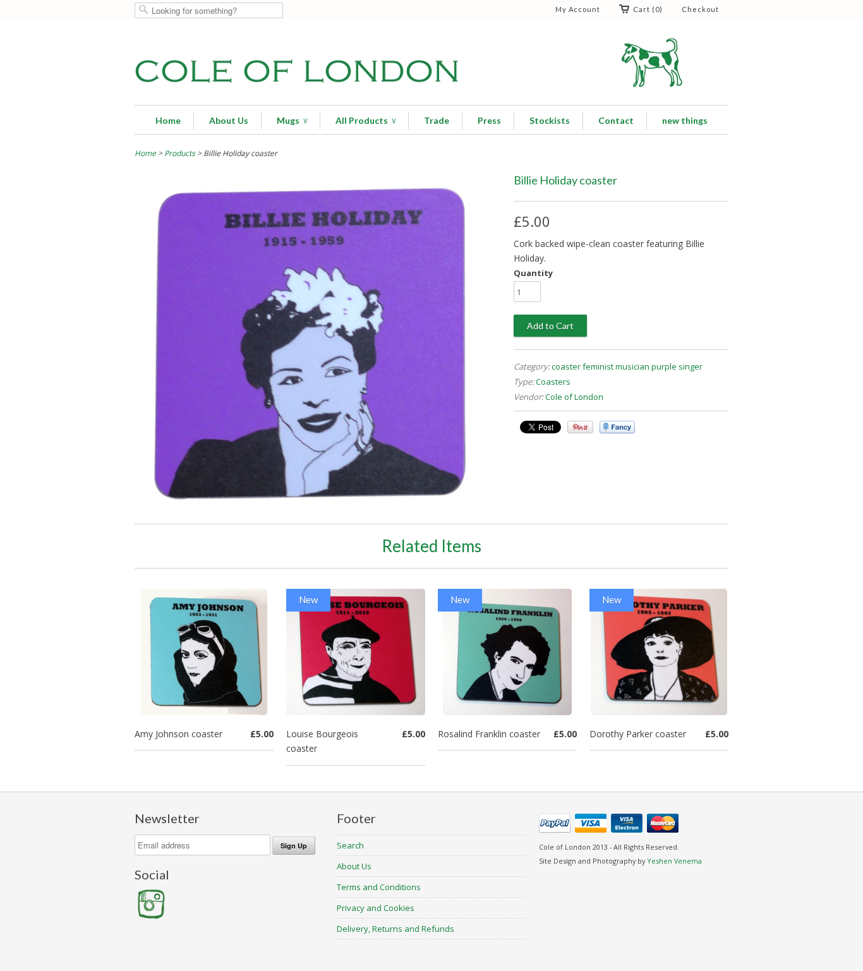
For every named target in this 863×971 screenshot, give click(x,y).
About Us (228, 120)
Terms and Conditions (379, 887)
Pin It (580, 427)
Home (168, 120)
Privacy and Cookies (375, 908)
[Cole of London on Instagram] (150, 916)
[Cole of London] (431, 63)
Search (350, 845)
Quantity (533, 273)
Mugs (292, 120)
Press (489, 120)
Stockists (549, 120)
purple (664, 366)
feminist (597, 366)
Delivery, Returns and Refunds (395, 928)
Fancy (617, 427)
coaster (566, 366)
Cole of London (574, 396)
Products (179, 153)
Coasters (553, 381)
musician (632, 366)
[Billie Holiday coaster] (318, 505)
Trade (436, 120)
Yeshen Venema (674, 860)
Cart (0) (648, 9)
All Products (365, 120)
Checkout (700, 9)
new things (685, 120)
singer (691, 366)
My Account (577, 9)
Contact (616, 120)
